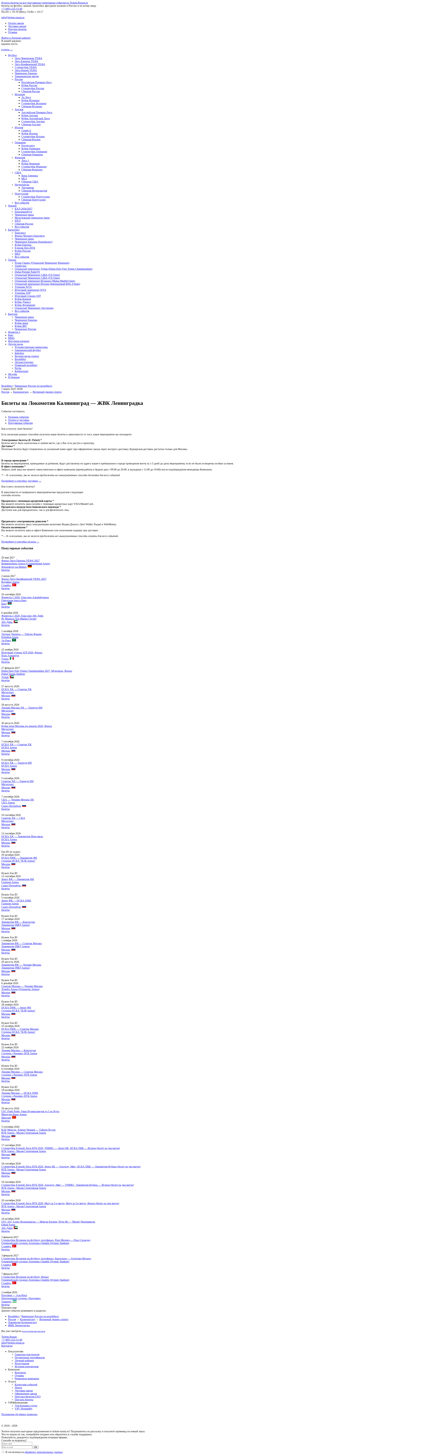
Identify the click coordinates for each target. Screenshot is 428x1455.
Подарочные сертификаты (30, 1357)
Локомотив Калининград (22, 1322)
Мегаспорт (7, 692)
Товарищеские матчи (27, 76)
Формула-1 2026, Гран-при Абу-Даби (22, 615)
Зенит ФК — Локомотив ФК (17, 879)
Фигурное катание (18, 341)
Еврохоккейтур (23, 211)
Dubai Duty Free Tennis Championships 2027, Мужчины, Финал (36, 670)
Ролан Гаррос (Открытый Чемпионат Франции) (42, 262)
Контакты (7, 1345)
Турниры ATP (23, 293)
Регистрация (22, 1363)
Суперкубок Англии (33, 121)
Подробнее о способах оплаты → (20, 541)
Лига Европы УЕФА (26, 61)
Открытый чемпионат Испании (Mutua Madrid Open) (45, 280)
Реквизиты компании (27, 1378)
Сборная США (29, 181)
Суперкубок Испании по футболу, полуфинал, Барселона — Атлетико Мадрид (46, 1258)
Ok (35, 1447)
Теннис (12, 259)
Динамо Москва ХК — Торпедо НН (21, 707)
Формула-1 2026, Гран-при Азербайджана (25, 597)
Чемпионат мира (24, 214)
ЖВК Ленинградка (19, 1325)
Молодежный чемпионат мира (32, 217)
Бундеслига (28, 145)
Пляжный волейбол (26, 365)
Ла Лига (26, 97)
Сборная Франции (31, 169)
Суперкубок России (32, 88)
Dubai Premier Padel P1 (27, 271)
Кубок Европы (23, 244)
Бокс (10, 335)
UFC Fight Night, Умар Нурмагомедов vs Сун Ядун (30, 1111)
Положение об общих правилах (19, 1414)
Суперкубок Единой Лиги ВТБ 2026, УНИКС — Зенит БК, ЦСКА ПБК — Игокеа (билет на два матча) (60, 1148)
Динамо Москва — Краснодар (18, 1050)
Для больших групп (26, 1405)
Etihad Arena (8, 1224)
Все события (22, 202)
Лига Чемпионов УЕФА (28, 58)
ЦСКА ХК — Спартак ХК (16, 689)
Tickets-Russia (9, 1336)
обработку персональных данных (44, 1452)
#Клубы (12, 374)
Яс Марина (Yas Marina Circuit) (18, 618)
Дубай (5, 677)
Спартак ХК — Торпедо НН (17, 781)
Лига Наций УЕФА (26, 70)
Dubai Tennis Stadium (13, 674)
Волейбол (20, 359)
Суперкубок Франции (34, 166)
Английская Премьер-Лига (36, 112)
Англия (19, 109)
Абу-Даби (6, 622)
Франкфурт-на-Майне (13, 567)
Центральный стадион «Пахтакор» (21, 1298)
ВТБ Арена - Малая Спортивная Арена (23, 1132)
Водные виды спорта (27, 356)
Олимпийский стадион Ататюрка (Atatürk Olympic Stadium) (35, 1243)
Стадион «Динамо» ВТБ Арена (19, 1053)
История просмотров (27, 1366)
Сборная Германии (32, 154)
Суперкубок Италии (33, 136)
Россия (19, 79)
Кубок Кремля (23, 299)
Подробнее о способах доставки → (21, 480)
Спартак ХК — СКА (13, 818)
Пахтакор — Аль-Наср (14, 1295)
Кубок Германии (30, 148)
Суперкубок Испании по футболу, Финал (25, 1276)
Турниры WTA (23, 287)
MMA (11, 338)
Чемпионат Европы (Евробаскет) (33, 241)
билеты (5, 570)
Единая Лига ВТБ (25, 247)
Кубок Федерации (25, 305)
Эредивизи (27, 187)
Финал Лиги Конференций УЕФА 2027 (23, 579)
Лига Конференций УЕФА (30, 64)
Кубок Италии (29, 133)
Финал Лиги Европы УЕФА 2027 (20, 560)
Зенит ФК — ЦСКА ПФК (16, 900)
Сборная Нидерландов (34, 190)
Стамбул (6, 585)
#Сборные (14, 377)
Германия (20, 142)
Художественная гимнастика (31, 347)
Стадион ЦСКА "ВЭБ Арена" (18, 860)
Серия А (26, 130)
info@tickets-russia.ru (12, 17)
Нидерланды (22, 184)
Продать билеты (17, 29)
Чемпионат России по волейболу (33, 385)
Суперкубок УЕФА (26, 67)
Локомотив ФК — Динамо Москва (21, 964)
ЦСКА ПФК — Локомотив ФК (19, 857)
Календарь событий (26, 1384)
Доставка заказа (17, 26)
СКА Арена (8, 802)
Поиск (18, 1387)
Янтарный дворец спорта (47, 391)
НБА (17, 253)
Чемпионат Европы (26, 73)
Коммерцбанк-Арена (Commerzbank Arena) (25, 563)
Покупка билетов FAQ (28, 1396)
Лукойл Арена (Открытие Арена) (20, 989)
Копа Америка (29, 175)
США (18, 172)
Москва (5, 695)
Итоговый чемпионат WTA (30, 290)
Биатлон (13, 314)
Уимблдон (20, 265)
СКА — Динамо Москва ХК (17, 799)
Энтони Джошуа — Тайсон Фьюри (21, 634)
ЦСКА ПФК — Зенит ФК (16, 1007)
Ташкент (6, 1301)
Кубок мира (21, 323)
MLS (24, 178)
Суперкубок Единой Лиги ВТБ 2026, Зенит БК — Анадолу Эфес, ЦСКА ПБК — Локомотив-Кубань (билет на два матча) (70, 1166)
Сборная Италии (30, 139)
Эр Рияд (6, 640)
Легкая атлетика (24, 362)
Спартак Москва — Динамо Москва (22, 986)
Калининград (21, 391)
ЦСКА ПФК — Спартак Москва (20, 1029)
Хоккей (12, 205)
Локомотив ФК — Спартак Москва (21, 943)
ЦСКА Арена (9, 747)
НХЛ (18, 220)
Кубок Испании (30, 100)
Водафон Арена (10, 582)
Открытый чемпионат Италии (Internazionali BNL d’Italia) (47, 284)
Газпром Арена (10, 882)
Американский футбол (28, 350)
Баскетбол (14, 229)
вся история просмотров (33, 1331)
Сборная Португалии (33, 199)
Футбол (12, 55)
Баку (3, 603)
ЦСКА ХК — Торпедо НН (16, 762)
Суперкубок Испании (33, 103)
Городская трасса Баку (14, 600)
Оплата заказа (16, 23)
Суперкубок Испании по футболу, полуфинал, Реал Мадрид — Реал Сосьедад (45, 1240)
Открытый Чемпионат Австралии (34, 308)
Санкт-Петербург (11, 806)
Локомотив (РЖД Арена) (15, 925)
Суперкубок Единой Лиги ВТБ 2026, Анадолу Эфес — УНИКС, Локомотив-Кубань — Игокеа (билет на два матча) (67, 1185)
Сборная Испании (31, 106)
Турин (5, 658)
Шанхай (6, 1117)
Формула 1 (14, 332)
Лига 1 (25, 160)
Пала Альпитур (10, 655)
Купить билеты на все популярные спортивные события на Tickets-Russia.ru (44, 2)
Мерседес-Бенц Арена (14, 1114)
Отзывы (12, 32)
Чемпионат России (25, 329)
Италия (19, 127)
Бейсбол (19, 353)
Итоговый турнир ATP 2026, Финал (21, 652)
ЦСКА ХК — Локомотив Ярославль (22, 836)
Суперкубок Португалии (35, 196)
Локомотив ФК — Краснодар (18, 922)
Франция (20, 157)
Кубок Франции (30, 163)
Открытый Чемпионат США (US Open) (37, 274)
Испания (20, 94)
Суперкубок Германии (34, 151)
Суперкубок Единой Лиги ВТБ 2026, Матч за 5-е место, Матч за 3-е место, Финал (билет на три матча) (60, 1203)
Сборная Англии (31, 124)
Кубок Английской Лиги (35, 118)
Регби (18, 368)
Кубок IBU (21, 326)
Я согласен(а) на (34, 1452)
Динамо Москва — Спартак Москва (22, 1071)
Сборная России (30, 91)
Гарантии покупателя (27, 1354)
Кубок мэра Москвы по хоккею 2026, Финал (26, 726)
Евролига (20, 232)
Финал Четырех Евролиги (30, 235)
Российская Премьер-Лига (36, 82)
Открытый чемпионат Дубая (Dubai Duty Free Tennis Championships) (53, 268)
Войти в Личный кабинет (16, 37)
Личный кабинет (24, 1360)
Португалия (21, 193)
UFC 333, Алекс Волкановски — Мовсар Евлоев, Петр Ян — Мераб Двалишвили (48, 1221)
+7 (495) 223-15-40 (11, 8)
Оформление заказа (26, 1393)
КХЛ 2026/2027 (23, 208)
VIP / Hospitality (23, 1408)
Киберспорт (21, 371)
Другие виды (15, 344)
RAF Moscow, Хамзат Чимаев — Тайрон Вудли (28, 1129)
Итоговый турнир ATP (28, 296)
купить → (7, 49)
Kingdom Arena (9, 637)
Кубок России (29, 85)
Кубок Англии (29, 115)
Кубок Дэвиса (23, 302)
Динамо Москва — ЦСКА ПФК (19, 1093)
